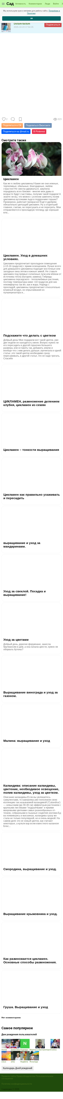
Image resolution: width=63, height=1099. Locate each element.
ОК (31, 18)
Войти (56, 3)
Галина (54, 1050)
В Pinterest (39, 131)
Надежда (24, 1050)
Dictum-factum (22, 23)
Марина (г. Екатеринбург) (40, 1050)
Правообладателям (25, 1076)
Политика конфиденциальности (16, 1084)
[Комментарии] (12, 119)
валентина (15, 1050)
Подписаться (53, 24)
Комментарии (35, 3)
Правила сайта (8, 1076)
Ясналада (34, 1062)
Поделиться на (16, 131)
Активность (20, 3)
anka (13, 1062)
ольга (3, 1062)
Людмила (24, 1062)
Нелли (4, 1050)
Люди (47, 3)
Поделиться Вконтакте (38, 125)
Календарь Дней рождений (17, 1068)
